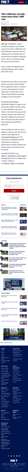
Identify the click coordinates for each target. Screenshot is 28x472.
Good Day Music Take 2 (5, 380)
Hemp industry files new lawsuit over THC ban (9, 302)
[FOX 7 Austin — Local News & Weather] (5, 2)
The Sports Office (5, 373)
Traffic (2, 352)
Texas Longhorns (5, 412)
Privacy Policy (15, 197)
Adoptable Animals (17, 359)
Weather (15, 388)
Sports (3, 410)
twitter (11, 456)
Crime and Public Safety (5, 358)
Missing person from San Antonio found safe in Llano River (16, 272)
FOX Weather (16, 400)
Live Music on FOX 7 (17, 356)
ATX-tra (14, 382)
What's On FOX (4, 390)
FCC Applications (5, 405)
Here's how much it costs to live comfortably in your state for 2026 (8, 233)
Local (2, 350)
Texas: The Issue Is (17, 375)
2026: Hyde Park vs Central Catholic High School (9, 296)
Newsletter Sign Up (5, 393)
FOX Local (4, 366)
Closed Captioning (5, 401)
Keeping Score (16, 352)
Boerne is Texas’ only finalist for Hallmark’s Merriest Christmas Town (17, 253)
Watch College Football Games (5, 429)
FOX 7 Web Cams (17, 399)
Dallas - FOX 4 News (16, 415)
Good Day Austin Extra (5, 377)
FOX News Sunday (5, 360)
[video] (23, 297)
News (8, 22)
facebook (8, 456)
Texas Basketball (5, 419)
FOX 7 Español (4, 371)
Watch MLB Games (5, 431)
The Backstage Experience (4, 383)
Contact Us (3, 391)
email (19, 456)
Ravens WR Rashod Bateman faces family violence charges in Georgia (9, 227)
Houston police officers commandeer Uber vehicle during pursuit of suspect (10, 214)
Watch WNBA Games (4, 446)
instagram (14, 456)
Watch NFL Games (5, 427)
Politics (2, 356)
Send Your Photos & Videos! (17, 396)
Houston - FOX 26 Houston (17, 418)
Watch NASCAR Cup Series (5, 434)
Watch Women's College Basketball (5, 443)
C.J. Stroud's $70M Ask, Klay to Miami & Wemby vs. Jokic (9, 315)
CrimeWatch (16, 370)
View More (23, 205)
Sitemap (3, 362)
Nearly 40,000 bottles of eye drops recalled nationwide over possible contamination (9, 208)
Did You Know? (16, 402)
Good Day (16, 349)
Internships (3, 399)
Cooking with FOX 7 (17, 354)
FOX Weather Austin (5, 375)
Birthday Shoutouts (17, 350)
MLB (2, 416)
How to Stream (4, 368)
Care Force (15, 376)
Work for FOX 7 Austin (4, 397)
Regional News (16, 411)
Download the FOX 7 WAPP (17, 393)
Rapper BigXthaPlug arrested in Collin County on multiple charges (9, 220)
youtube (17, 456)
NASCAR (3, 417)
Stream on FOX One (4, 424)
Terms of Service (15, 198)
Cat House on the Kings (9, 102)
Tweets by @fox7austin (6, 342)
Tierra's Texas (4, 370)
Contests (15, 360)
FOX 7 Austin (3, 22)
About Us (4, 388)
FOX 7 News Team (5, 395)
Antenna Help (4, 406)
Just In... (3, 205)
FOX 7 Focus (16, 373)
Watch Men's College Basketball (5, 440)
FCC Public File (4, 403)
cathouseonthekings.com (10, 137)
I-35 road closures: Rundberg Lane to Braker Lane (9, 309)
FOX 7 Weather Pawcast (16, 390)
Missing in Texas (17, 378)
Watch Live (21, 2)
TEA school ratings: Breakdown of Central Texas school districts (17, 266)
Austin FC (3, 414)
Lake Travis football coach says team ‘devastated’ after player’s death (17, 259)
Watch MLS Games (5, 448)
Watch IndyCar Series (4, 437)
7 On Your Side (16, 371)
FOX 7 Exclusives (16, 367)
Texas (2, 354)
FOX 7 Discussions (17, 380)
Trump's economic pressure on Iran (9, 321)
